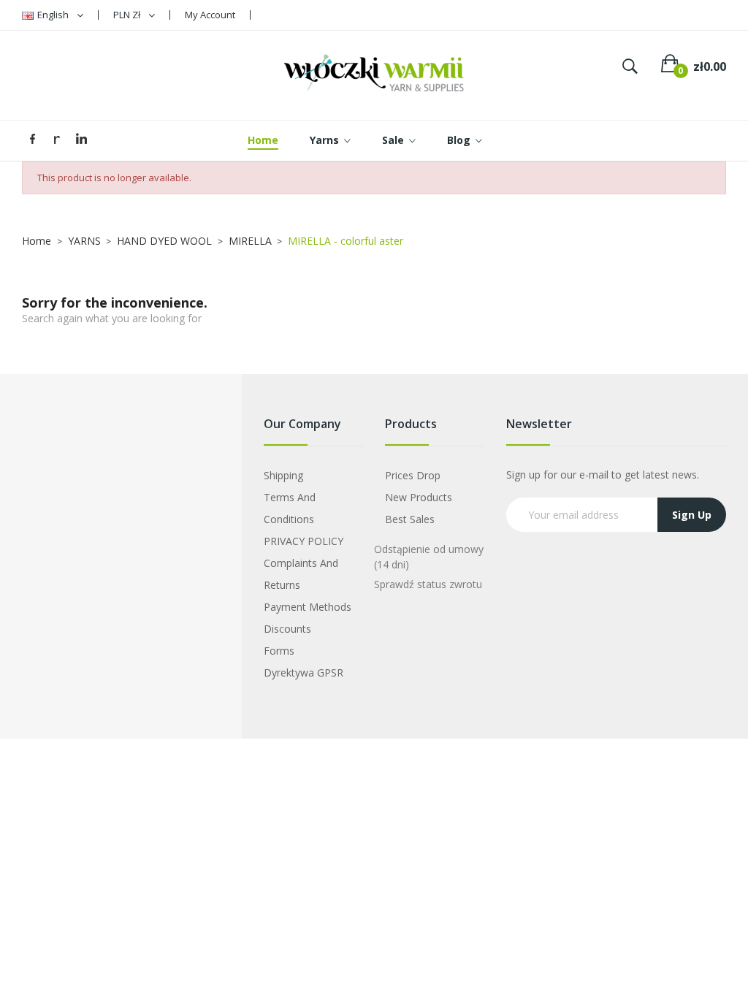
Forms (279, 651)
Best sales (410, 519)
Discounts (287, 629)
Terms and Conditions (290, 508)
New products (418, 497)
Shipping (283, 475)
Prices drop (412, 475)
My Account (210, 14)
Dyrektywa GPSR (303, 672)
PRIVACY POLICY (303, 541)
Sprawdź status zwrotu (428, 584)
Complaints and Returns (301, 574)
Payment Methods (307, 607)
